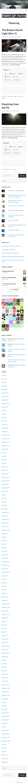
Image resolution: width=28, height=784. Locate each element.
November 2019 (6, 646)
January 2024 (5, 474)
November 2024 (6, 438)
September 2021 (6, 572)
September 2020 (6, 614)
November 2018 (6, 688)
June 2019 (4, 663)
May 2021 (4, 586)
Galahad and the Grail (8, 271)
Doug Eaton (18, 36)
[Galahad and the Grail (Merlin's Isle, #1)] (24, 273)
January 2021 (5, 600)
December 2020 (5, 604)
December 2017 (5, 716)
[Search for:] (14, 181)
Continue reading (15, 65)
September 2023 (6, 488)
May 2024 (4, 459)
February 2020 (5, 639)
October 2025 (5, 400)
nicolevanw (10, 354)
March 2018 (5, 709)
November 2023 (6, 481)
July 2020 (4, 621)
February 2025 (5, 428)
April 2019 (4, 670)
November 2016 (6, 737)
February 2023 (5, 512)
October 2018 (5, 691)
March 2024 (5, 466)
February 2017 (5, 730)
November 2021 (6, 565)
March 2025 (5, 424)
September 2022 (6, 530)
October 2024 (5, 442)
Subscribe (22, 175)
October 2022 (5, 526)
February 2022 (5, 554)
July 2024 (4, 452)
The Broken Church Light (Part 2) (12, 31)
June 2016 (4, 744)
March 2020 (5, 635)
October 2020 (5, 611)
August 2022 (5, 533)
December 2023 (5, 477)
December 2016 (5, 734)
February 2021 (5, 597)
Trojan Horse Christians (13, 230)
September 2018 (6, 695)
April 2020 (4, 632)
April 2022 (4, 547)
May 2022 (4, 544)
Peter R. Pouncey (5, 279)
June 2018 (4, 706)
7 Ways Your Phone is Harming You (10, 253)
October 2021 (5, 568)
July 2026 (4, 375)
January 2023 (5, 516)
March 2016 (5, 755)
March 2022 (5, 551)
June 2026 (4, 379)
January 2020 (5, 642)
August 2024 (5, 449)
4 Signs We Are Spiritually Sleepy (16, 210)
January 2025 (5, 431)
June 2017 (4, 727)
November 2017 (6, 720)
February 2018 (5, 713)
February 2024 (5, 470)
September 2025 (6, 403)
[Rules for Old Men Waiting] (24, 280)
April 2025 (4, 421)
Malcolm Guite (5, 272)
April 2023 (4, 505)
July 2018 (4, 702)
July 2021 (4, 579)
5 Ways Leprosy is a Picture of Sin (16, 205)
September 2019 (6, 653)
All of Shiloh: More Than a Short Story (11, 246)
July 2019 (4, 660)
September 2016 (6, 741)
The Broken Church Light (11, 96)
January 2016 (5, 762)
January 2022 (5, 558)
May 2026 (4, 382)
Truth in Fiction (20, 96)
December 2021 (5, 561)
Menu (26, 10)
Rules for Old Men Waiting (9, 277)
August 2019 (5, 656)
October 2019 (5, 649)
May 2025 (4, 417)
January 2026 (5, 396)
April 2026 (4, 386)
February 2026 (5, 393)
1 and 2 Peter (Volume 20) (9, 284)
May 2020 (4, 628)
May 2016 (4, 748)
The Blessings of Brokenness (9, 249)
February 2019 (5, 677)
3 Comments (13, 169)
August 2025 (5, 407)
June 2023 (4, 498)
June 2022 (4, 540)
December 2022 (5, 519)
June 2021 (4, 582)
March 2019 (5, 674)
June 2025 (4, 414)
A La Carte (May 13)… (13, 360)
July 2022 (4, 537)
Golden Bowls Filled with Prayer (16, 190)
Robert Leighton (5, 285)
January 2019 (5, 681)
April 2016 (4, 751)
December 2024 (5, 435)
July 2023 (4, 495)
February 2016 (5, 758)
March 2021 (5, 593)
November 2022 (6, 523)
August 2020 (5, 618)
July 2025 (4, 410)
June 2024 (4, 456)
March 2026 (5, 389)
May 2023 (4, 502)
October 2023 (5, 484)
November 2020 (6, 607)
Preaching (8, 169)
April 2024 (4, 463)
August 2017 (5, 723)
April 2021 (4, 590)
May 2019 (4, 667)
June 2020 (4, 625)
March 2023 (5, 509)
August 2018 (5, 698)
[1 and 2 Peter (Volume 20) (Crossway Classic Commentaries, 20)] (24, 286)
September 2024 (6, 445)
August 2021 (5, 575)
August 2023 (5, 491)
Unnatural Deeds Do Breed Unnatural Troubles (13, 256)
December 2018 (5, 684)
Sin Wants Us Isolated (13, 220)
